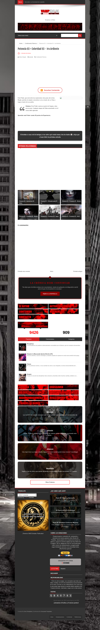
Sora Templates (28, 611)
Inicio (51, 271)
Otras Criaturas (50, 482)
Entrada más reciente (24, 271)
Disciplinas (30, 344)
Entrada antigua (77, 271)
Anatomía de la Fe (30, 2)
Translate (31, 497)
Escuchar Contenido (50, 90)
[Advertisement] (50, 71)
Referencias (78, 617)
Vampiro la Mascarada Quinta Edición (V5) (40, 354)
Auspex (29, 374)
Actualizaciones (60, 617)
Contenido (69, 617)
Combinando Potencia (41, 57)
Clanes (29, 364)
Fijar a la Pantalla (50, 294)
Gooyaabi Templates (46, 611)
